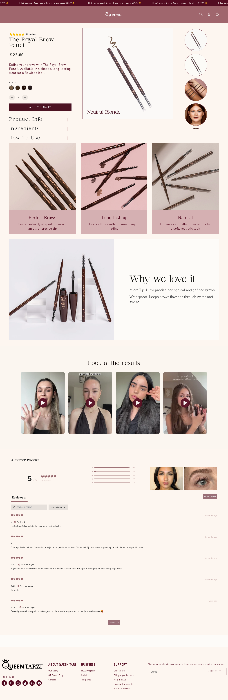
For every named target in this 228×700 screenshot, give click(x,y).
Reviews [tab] (19, 497)
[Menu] (6, 14)
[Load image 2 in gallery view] (196, 66)
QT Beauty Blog (55, 675)
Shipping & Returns (124, 675)
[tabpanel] (114, 566)
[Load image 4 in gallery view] (196, 115)
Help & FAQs (120, 679)
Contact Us (119, 670)
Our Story (53, 670)
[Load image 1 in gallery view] (196, 41)
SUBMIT (214, 671)
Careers (52, 679)
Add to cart (40, 107)
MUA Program (88, 670)
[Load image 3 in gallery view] (196, 91)
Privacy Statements (123, 684)
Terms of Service (122, 688)
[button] (201, 14)
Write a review (210, 496)
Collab (84, 675)
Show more (114, 622)
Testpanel (86, 679)
